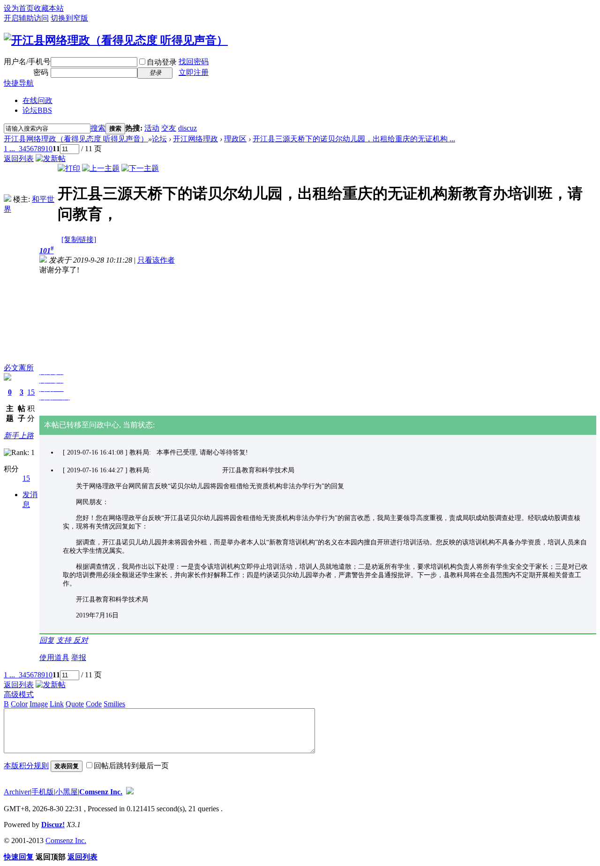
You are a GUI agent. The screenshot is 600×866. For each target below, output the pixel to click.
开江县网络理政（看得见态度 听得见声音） (76, 139)
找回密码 (194, 62)
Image (39, 704)
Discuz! (53, 825)
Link (57, 704)
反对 (80, 640)
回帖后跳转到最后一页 (131, 766)
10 (48, 149)
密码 (40, 72)
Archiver (17, 792)
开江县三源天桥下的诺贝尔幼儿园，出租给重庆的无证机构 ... (354, 139)
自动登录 (162, 62)
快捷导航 (19, 83)
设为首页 (19, 8)
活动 (151, 128)
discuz (187, 128)
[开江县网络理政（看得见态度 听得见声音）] (116, 40)
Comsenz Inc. (100, 792)
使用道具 (54, 657)
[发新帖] (51, 158)
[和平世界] (7, 199)
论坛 (37, 110)
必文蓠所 (19, 368)
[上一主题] (101, 168)
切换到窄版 (69, 18)
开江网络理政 (195, 139)
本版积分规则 (26, 766)
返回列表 (19, 158)
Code (94, 704)
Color (19, 704)
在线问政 (37, 100)
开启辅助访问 (26, 18)
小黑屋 (66, 792)
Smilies (114, 704)
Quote (75, 704)
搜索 (97, 128)
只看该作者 (156, 260)
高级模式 (19, 694)
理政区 (235, 139)
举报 (78, 657)
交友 (168, 128)
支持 (64, 640)
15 (31, 392)
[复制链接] (78, 239)
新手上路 (19, 436)
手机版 (42, 792)
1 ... (9, 149)
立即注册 (194, 72)
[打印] (69, 168)
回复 (46, 640)
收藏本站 (49, 8)
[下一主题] (140, 168)
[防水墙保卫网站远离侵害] (130, 792)
